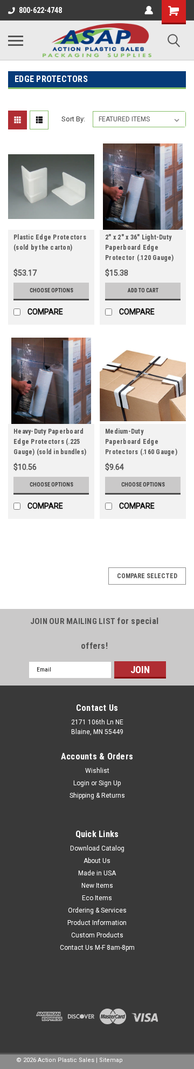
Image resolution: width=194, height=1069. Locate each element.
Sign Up (110, 783)
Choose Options (51, 290)
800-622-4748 (40, 10)
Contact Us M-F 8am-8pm (97, 947)
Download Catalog (97, 848)
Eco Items (97, 898)
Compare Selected (147, 576)
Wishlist (97, 771)
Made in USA (97, 873)
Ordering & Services (97, 910)
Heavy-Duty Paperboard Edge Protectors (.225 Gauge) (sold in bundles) (49, 442)
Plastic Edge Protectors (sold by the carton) (49, 242)
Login (81, 783)
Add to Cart (143, 290)
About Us (97, 861)
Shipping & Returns (97, 795)
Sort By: (73, 119)
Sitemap (111, 1060)
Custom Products (97, 935)
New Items (97, 885)
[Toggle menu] (15, 40)
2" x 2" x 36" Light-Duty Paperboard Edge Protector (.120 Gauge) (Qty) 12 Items (139, 249)
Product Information (97, 923)
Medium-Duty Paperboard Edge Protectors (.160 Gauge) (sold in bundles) (141, 443)
